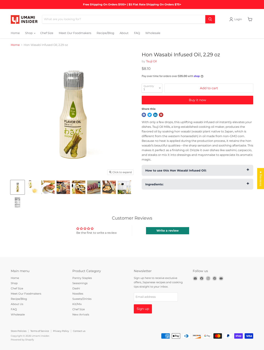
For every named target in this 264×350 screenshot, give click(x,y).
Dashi (76, 288)
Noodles (77, 293)
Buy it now (197, 100)
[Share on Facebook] (144, 115)
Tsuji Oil (151, 61)
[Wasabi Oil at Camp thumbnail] (63, 187)
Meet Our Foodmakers (75, 33)
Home (15, 33)
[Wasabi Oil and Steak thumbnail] (94, 187)
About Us (17, 304)
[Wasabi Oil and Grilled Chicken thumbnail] (109, 187)
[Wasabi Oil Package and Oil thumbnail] (33, 187)
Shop (29, 33)
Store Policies (18, 330)
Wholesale (152, 33)
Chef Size (46, 33)
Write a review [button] (167, 230)
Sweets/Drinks (81, 299)
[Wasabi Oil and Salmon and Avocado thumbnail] (48, 187)
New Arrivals (80, 314)
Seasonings (79, 283)
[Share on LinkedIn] (155, 115)
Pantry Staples (82, 278)
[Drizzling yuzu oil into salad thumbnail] (124, 187)
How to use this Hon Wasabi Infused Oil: (175, 170)
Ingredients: (154, 184)
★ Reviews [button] (260, 178)
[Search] (210, 19)
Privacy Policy (61, 330)
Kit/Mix (77, 304)
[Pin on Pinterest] (161, 115)
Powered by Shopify (22, 339)
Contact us (79, 330)
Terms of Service (39, 330)
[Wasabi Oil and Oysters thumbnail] (78, 187)
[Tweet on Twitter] (149, 115)
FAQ (137, 33)
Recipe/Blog (105, 33)
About (124, 33)
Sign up (143, 309)
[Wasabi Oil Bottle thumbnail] (17, 187)
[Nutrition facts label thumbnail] (17, 202)
